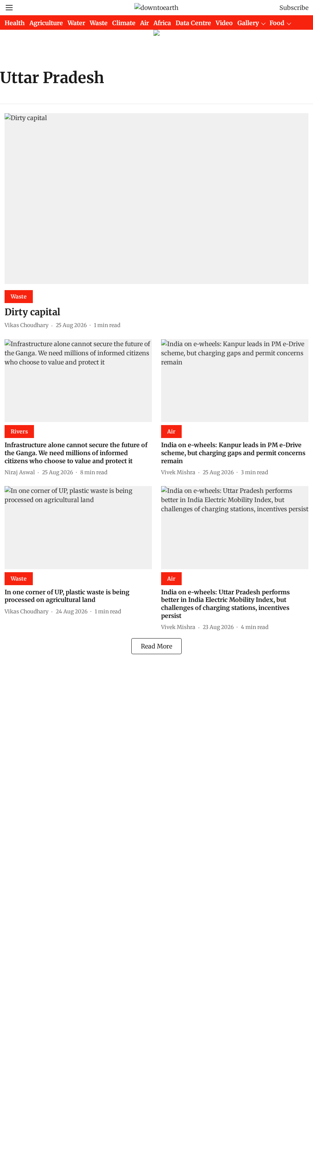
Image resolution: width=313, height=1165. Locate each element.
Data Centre (193, 23)
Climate (124, 23)
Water (76, 23)
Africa (162, 23)
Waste (99, 23)
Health (15, 23)
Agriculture (46, 23)
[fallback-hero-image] (156, 198)
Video (224, 23)
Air (144, 23)
